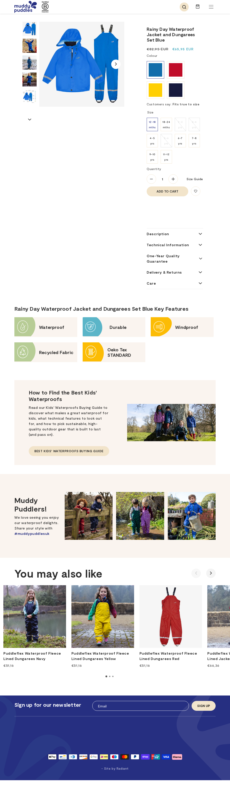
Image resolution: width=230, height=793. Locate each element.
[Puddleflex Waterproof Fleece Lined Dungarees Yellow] (102, 616)
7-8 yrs (194, 140)
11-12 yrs (166, 157)
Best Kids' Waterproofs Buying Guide (69, 451)
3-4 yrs (194, 124)
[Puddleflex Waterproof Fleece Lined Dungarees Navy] (34, 616)
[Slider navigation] (106, 676)
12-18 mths (152, 124)
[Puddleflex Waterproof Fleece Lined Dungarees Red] (170, 616)
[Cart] (197, 9)
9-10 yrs (152, 157)
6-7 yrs (180, 140)
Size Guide (194, 179)
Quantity (154, 169)
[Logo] (25, 7)
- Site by (115, 768)
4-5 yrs (152, 140)
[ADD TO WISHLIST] (195, 191)
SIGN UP (203, 706)
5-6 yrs (166, 140)
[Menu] (211, 7)
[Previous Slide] (196, 573)
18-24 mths (166, 124)
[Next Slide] (116, 64)
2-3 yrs (180, 124)
